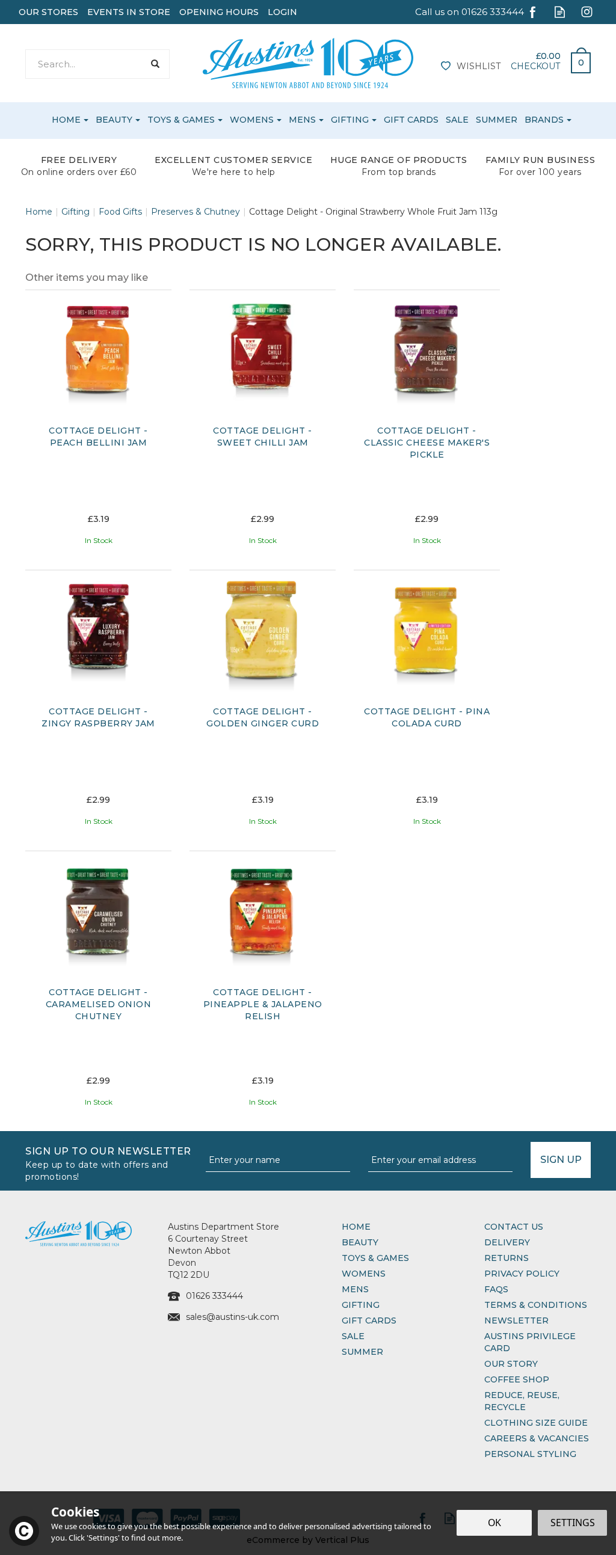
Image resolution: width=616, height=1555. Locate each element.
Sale (353, 1336)
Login (282, 12)
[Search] (155, 64)
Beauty (360, 1242)
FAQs (496, 1289)
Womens (364, 1273)
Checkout (535, 66)
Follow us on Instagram (586, 11)
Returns (506, 1258)
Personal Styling (530, 1454)
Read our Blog (559, 11)
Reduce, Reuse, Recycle (521, 1401)
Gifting (361, 1304)
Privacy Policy (521, 1273)
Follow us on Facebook (532, 11)
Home (356, 1226)
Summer (362, 1351)
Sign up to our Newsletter (108, 1163)
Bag (576, 59)
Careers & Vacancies (536, 1438)
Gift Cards (369, 1320)
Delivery (507, 1242)
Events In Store (128, 12)
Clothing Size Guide (536, 1422)
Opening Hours (219, 12)
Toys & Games (375, 1258)
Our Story (511, 1363)
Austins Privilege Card (530, 1342)
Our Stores (48, 12)
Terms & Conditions (535, 1304)
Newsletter (516, 1320)
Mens (355, 1289)
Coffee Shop (516, 1379)
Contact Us (513, 1226)
